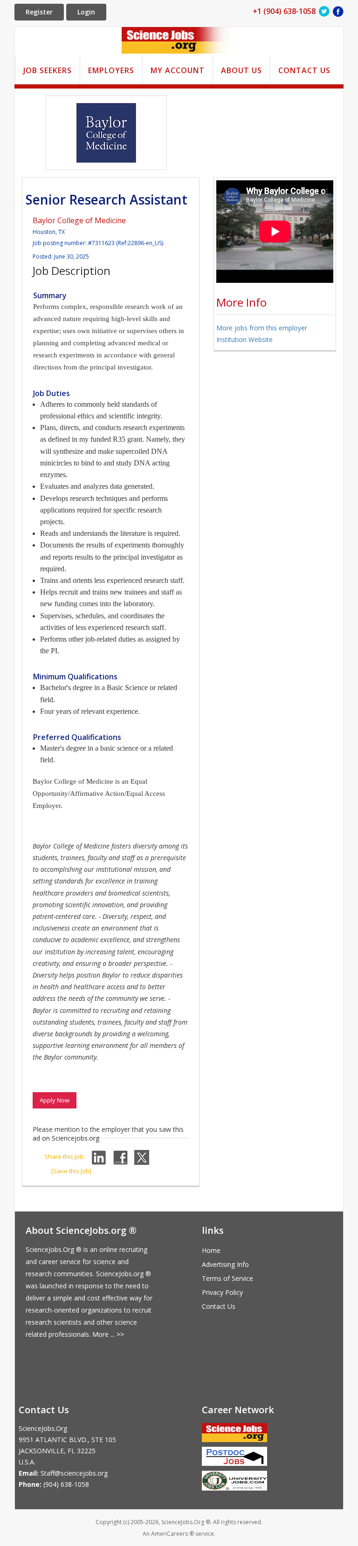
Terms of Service (227, 1278)
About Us (241, 70)
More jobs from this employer (261, 327)
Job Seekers (47, 70)
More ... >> (108, 1334)
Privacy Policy (222, 1292)
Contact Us (304, 70)
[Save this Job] (71, 1171)
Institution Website (244, 339)
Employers (111, 70)
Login (86, 11)
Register (39, 11)
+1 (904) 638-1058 (284, 11)
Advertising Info (225, 1264)
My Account (178, 70)
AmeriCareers (169, 1534)
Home (211, 1250)
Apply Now (54, 1100)
